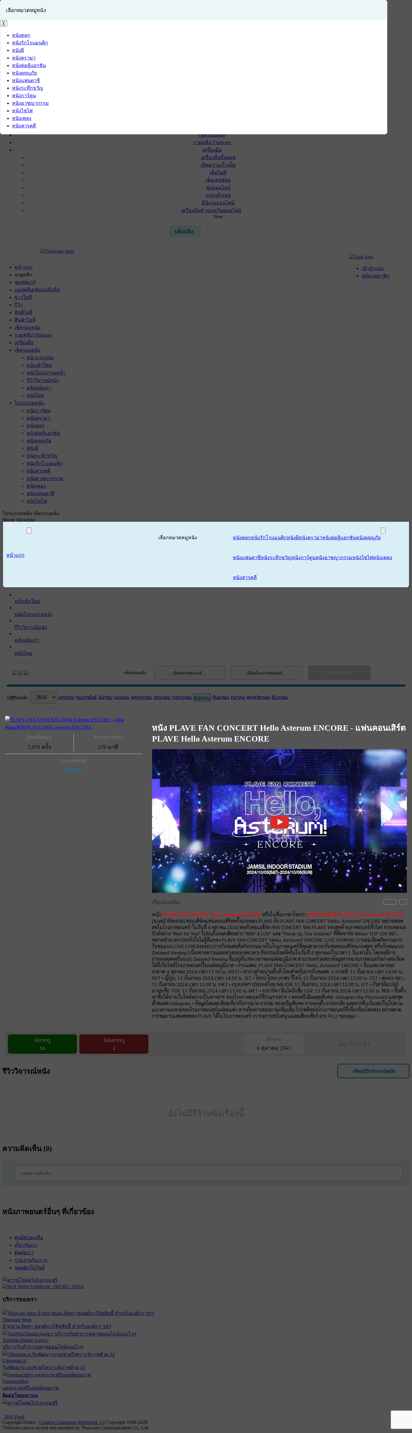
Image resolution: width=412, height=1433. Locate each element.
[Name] (29, 530)
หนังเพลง (74, 769)
